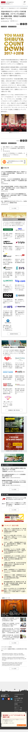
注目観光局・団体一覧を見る (14, 410)
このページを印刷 (12, 26)
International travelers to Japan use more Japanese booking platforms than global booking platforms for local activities (12, 664)
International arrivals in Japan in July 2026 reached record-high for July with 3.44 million (13, 654)
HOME (2, 8)
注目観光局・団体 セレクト (10, 347)
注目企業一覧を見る (14, 333)
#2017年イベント (14, 21)
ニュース (6, 8)
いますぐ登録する (22, 725)
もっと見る (14, 208)
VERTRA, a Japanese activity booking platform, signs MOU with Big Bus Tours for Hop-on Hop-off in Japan (14, 659)
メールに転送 (4, 26)
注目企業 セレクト (8, 219)
